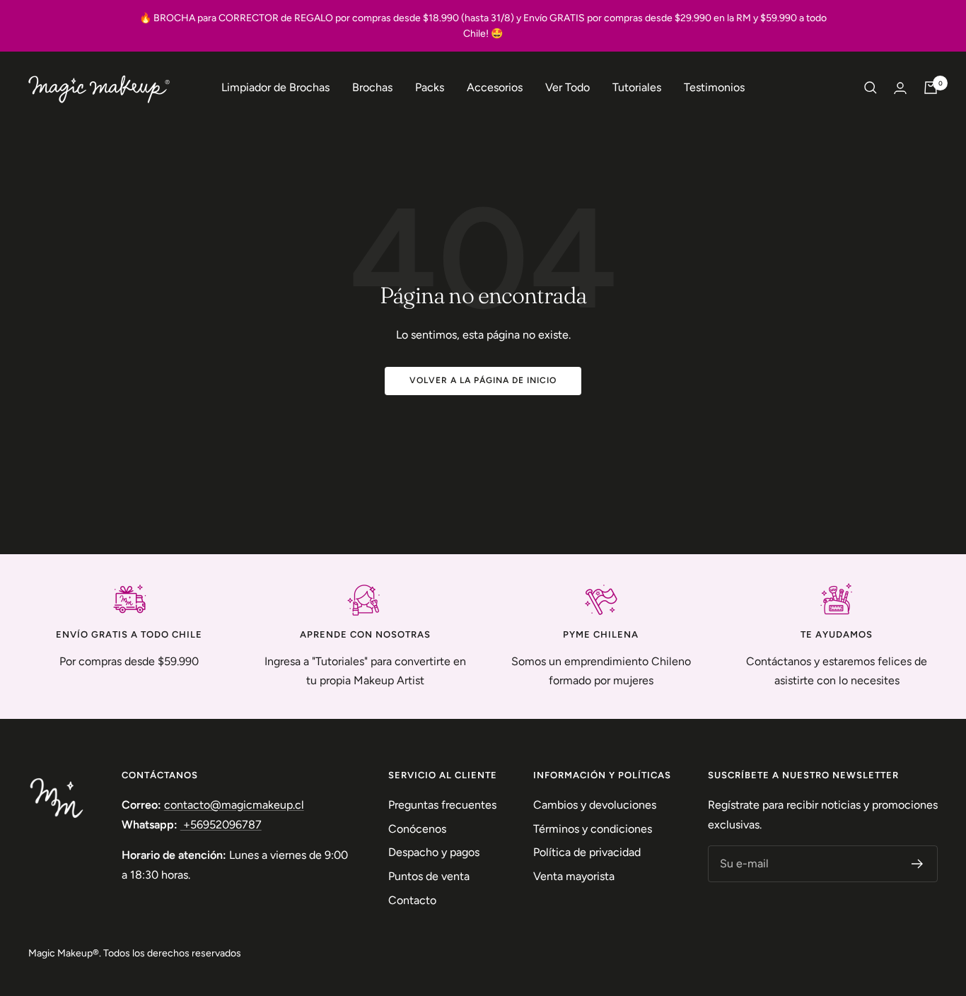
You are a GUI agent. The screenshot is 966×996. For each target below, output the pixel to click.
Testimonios (714, 87)
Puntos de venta (429, 876)
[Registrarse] (918, 864)
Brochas (372, 87)
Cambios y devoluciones (594, 805)
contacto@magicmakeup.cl (234, 805)
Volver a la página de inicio (483, 380)
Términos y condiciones (592, 829)
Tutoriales (636, 87)
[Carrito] (931, 87)
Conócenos (417, 829)
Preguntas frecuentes (442, 805)
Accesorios (495, 87)
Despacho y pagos (433, 852)
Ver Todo (567, 87)
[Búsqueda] (870, 87)
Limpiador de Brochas (275, 87)
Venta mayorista (574, 876)
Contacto (412, 900)
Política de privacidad (587, 852)
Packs (429, 87)
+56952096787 (221, 824)
